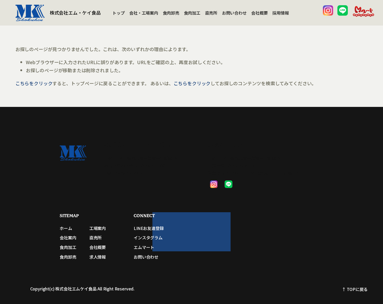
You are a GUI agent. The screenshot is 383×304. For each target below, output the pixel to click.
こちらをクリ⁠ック (34, 83)
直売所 (211, 13)
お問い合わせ (234, 13)
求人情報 (97, 257)
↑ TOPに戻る (355, 289)
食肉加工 (192, 13)
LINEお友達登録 (149, 228)
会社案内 (68, 237)
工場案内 (97, 228)
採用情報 (280, 13)
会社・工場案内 (143, 13)
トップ (118, 13)
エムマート (144, 247)
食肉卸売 (171, 13)
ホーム (66, 228)
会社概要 (259, 13)
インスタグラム (148, 237)
